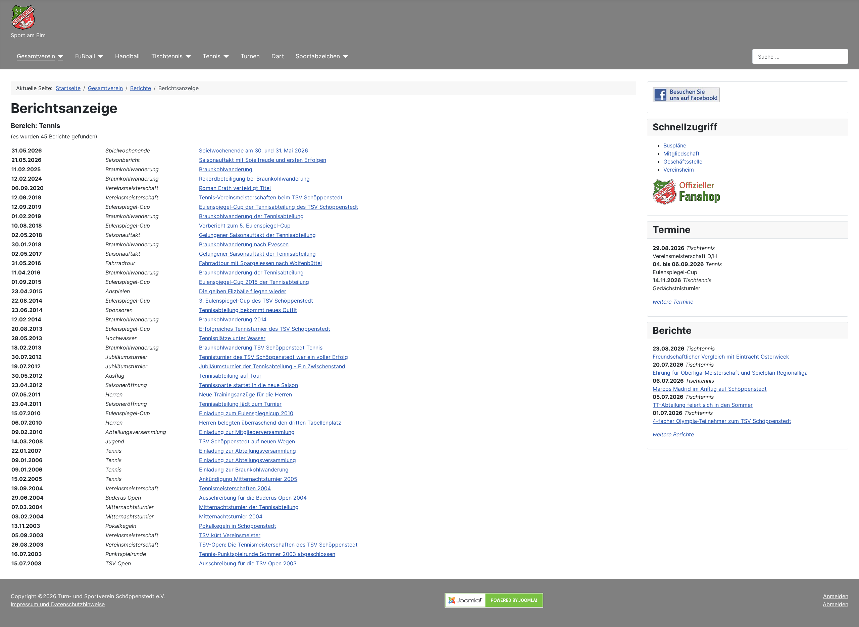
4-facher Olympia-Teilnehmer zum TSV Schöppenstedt (722, 421)
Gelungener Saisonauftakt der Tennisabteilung (257, 235)
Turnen (250, 56)
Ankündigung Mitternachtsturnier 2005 (248, 479)
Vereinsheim (678, 169)
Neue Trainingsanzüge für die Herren (245, 394)
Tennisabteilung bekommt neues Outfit (248, 310)
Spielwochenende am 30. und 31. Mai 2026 (253, 150)
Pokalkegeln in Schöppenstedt (237, 525)
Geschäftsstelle (682, 161)
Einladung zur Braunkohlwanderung (244, 469)
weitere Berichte (673, 434)
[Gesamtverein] (59, 56)
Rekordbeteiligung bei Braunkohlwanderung (254, 178)
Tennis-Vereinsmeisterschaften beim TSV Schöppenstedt (271, 197)
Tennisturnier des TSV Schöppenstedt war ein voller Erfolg (273, 357)
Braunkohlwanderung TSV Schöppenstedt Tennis (260, 347)
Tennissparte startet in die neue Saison (248, 385)
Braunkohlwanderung (225, 169)
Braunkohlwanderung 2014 (232, 319)
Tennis (211, 56)
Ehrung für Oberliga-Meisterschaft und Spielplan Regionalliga (730, 372)
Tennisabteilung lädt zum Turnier (240, 403)
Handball (127, 56)
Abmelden (835, 604)
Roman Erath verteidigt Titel (235, 188)
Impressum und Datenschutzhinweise (58, 604)
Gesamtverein (36, 56)
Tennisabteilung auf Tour (230, 375)
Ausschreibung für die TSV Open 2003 (248, 563)
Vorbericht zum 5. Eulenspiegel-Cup (245, 225)
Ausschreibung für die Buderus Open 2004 (253, 497)
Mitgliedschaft (681, 153)
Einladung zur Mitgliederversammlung (247, 432)
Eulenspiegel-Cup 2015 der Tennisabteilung (254, 281)
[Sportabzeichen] (344, 56)
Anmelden (835, 596)
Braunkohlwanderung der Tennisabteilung (251, 216)
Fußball (85, 56)
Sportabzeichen (318, 56)
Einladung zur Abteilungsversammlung (247, 450)
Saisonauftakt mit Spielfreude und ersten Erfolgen (262, 159)
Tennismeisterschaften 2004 (235, 488)
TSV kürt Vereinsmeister (229, 535)
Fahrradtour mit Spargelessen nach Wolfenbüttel (260, 263)
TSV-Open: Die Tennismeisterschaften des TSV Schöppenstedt (278, 544)
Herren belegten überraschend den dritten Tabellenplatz (270, 422)
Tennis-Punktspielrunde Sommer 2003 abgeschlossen (267, 554)
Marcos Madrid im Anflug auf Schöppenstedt (710, 388)
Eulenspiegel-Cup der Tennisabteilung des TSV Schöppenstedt (278, 206)
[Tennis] (224, 56)
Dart (277, 56)
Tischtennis (167, 56)
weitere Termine (673, 301)
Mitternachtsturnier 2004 (230, 516)
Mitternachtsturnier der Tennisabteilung (249, 507)
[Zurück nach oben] (847, 615)
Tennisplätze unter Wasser (232, 338)
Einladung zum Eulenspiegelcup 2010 (246, 413)
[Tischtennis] (187, 56)
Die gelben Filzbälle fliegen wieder (242, 291)
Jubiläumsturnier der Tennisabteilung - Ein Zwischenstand (272, 366)
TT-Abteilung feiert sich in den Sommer (703, 404)
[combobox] (800, 56)
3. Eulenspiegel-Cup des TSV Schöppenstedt (256, 300)
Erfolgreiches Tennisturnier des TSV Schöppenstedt (264, 328)
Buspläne (674, 145)
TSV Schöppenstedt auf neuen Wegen (247, 441)
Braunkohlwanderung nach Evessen (244, 244)
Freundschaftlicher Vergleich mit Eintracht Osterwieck (721, 356)
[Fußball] (99, 56)
